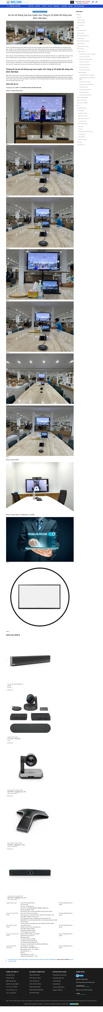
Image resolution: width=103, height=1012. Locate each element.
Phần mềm (80, 126)
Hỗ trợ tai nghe (80, 38)
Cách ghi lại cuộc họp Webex (86, 84)
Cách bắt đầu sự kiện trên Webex (87, 54)
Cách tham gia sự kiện (84, 69)
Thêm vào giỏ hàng (12, 793)
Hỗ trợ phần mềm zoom (83, 35)
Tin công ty (79, 142)
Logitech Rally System (11, 902)
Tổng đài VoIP (81, 134)
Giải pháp (78, 14)
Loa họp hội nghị (82, 121)
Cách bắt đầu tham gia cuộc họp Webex (87, 78)
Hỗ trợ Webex (80, 48)
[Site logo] (13, 2)
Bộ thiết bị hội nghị (82, 113)
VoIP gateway (81, 136)
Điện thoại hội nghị (82, 115)
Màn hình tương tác (83, 123)
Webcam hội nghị (82, 139)
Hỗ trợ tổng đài (80, 43)
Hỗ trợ (77, 27)
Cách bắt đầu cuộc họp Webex (86, 75)
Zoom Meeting (80, 25)
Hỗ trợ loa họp (80, 33)
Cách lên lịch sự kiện (84, 62)
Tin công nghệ (80, 110)
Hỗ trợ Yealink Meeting (82, 97)
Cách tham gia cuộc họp (85, 95)
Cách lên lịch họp (83, 87)
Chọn (8, 740)
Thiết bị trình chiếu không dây (85, 131)
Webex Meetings (82, 72)
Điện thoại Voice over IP (84, 118)
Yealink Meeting (81, 22)
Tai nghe (80, 129)
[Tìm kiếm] (72, 2)
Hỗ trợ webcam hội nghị (83, 46)
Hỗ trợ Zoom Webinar (82, 102)
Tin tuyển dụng (80, 144)
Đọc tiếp (9, 687)
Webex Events (81, 51)
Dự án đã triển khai (38, 11)
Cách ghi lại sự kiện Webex (85, 59)
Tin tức (44, 11)
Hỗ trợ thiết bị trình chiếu (83, 41)
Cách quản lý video (84, 67)
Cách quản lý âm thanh (85, 64)
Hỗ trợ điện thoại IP (81, 30)
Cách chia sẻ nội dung (84, 56)
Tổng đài (79, 17)
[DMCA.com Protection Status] (74, 1003)
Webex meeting (81, 20)
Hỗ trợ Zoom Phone (82, 100)
